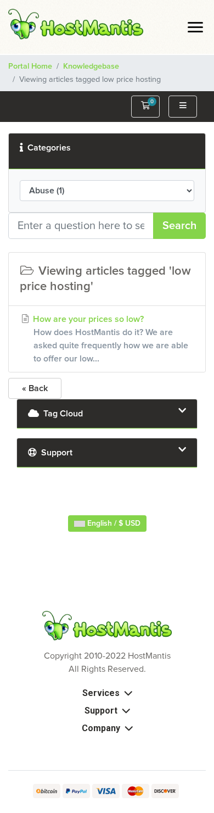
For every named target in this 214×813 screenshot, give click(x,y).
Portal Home (30, 66)
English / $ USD (112, 523)
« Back (35, 388)
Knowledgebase (91, 66)
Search (179, 225)
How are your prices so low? (109, 339)
